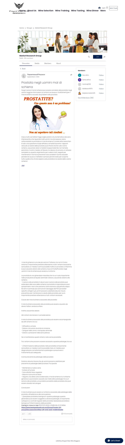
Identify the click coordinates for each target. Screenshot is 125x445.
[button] (107, 8)
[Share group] (104, 57)
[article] (46, 248)
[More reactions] (29, 414)
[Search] (89, 57)
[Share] (71, 75)
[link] (26, 63)
